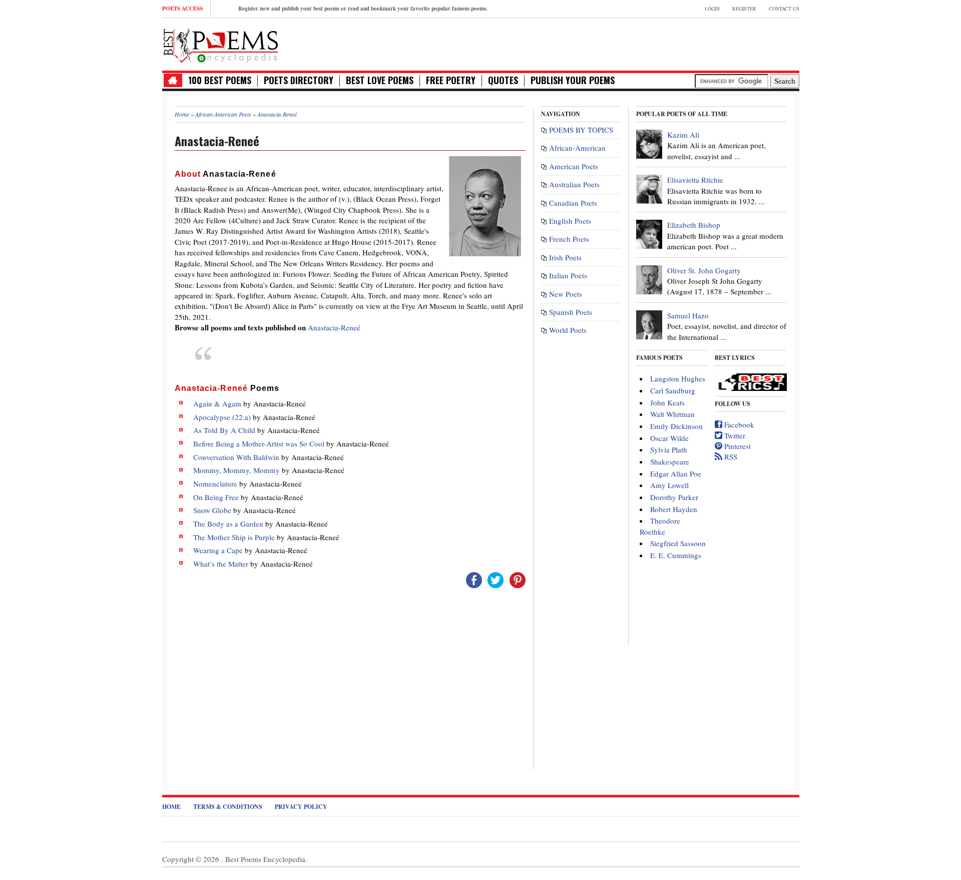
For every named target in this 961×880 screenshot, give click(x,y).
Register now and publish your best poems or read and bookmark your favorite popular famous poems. (363, 9)
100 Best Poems (219, 80)
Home (171, 806)
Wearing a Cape (218, 550)
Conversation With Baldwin (236, 457)
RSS (729, 457)
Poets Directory (298, 80)
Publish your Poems (573, 80)
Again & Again (217, 403)
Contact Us (784, 8)
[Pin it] (518, 579)
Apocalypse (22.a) (222, 417)
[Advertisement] (682, 43)
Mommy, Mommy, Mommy (236, 470)
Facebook (738, 424)
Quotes (503, 80)
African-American (577, 148)
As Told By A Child (224, 430)
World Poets (568, 330)
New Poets (565, 294)
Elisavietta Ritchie (695, 180)
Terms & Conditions (227, 806)
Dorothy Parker (674, 497)
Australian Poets (574, 184)
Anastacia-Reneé (334, 327)
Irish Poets (565, 257)
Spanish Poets (570, 312)
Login (712, 8)
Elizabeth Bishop (693, 225)
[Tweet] (496, 579)
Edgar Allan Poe (675, 474)
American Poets (573, 166)
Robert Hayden (673, 509)
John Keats (667, 402)
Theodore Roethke (660, 526)
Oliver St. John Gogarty (704, 270)
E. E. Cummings (675, 555)
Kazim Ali (683, 135)
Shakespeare (669, 462)
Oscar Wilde (669, 438)
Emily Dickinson (676, 426)
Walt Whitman (672, 414)
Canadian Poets (573, 203)
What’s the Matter (220, 564)
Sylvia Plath (668, 450)
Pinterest (736, 446)
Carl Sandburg (672, 390)
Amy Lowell (669, 485)
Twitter (733, 435)
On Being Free (216, 497)
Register (744, 8)
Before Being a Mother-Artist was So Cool (258, 443)
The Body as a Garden (228, 524)
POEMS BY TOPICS (581, 130)
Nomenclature (215, 484)
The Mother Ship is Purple (234, 537)
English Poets (570, 221)
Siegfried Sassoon (678, 543)
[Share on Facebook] (474, 579)
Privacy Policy (301, 806)
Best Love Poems (379, 80)
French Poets (569, 239)
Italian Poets (568, 275)
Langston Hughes (677, 378)
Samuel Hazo (688, 315)
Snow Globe (212, 510)
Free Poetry (450, 80)
